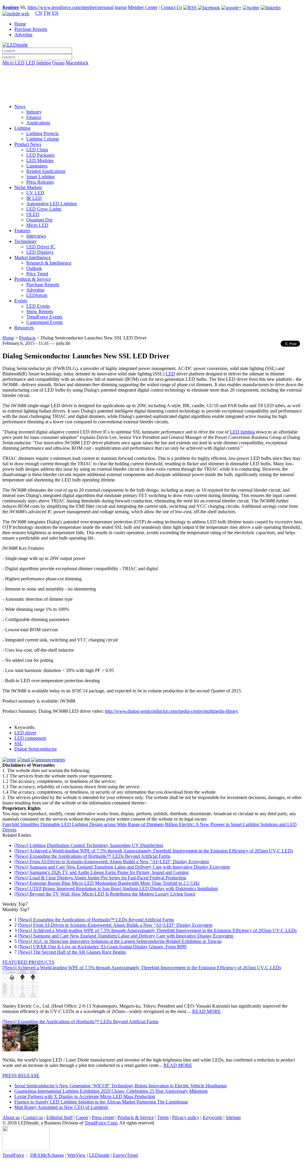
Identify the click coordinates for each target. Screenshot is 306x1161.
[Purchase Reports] (153, 70)
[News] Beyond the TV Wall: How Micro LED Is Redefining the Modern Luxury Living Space (104, 893)
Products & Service (32, 279)
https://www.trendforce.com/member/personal (70, 7)
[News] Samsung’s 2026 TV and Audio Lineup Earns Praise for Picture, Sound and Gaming (101, 872)
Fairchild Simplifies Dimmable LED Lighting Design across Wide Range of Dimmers (83, 824)
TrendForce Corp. (101, 1122)
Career (82, 1117)
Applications (38, 122)
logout (121, 7)
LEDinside (99, 1155)
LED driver (25, 732)
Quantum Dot (39, 219)
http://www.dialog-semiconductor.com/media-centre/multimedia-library (171, 711)
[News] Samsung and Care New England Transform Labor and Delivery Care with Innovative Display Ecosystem (122, 866)
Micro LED (13, 62)
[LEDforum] (153, 95)
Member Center (142, 7)
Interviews (36, 235)
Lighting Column (42, 138)
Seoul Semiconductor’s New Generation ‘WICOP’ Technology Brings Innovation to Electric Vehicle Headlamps (120, 1085)
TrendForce (13, 1155)
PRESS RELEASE (20, 1075)
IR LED (34, 198)
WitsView (76, 1155)
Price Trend (37, 273)
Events (20, 300)
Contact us (33, 1117)
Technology (25, 241)
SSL (18, 743)
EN (55, 13)
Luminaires (37, 165)
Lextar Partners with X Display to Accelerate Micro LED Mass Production (84, 1096)
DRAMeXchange (47, 1155)
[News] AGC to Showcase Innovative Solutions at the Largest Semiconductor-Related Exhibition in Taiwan (119, 941)
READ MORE (206, 1011)
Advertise (23, 34)
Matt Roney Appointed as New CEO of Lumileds (61, 1107)
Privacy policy (185, 1117)
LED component (30, 738)
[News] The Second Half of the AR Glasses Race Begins (72, 952)
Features (22, 230)
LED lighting (38, 62)
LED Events (38, 306)
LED (170, 373)
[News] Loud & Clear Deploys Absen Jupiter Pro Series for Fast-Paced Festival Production (100, 877)
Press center (103, 1117)
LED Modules (39, 160)
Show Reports (39, 311)
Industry (34, 111)
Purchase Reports (30, 29)
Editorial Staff (59, 1117)
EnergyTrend (125, 1155)
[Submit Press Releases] (153, 86)
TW (47, 13)
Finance (33, 117)
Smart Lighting (40, 176)
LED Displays (39, 252)
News (19, 106)
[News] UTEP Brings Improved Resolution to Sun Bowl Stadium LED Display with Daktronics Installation (116, 888)
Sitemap (233, 1117)
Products (27, 337)
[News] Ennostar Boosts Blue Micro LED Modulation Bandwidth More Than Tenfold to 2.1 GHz (107, 883)
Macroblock (77, 62)
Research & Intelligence (48, 262)
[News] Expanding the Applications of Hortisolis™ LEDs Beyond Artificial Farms (92, 856)
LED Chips (37, 149)
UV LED (35, 192)
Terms (163, 1117)
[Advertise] (153, 78)
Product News (27, 144)
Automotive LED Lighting (51, 203)
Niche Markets (28, 187)
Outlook (34, 268)
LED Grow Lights (43, 209)
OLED (32, 214)
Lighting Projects (42, 133)
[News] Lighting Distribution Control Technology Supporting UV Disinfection (88, 845)
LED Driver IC (40, 246)
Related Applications (45, 171)
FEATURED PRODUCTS (28, 962)
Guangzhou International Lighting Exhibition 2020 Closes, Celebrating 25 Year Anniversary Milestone (111, 1091)
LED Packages (40, 155)
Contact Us (171, 7)
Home (20, 23)
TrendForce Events (44, 316)
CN (38, 13)
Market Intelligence (32, 257)
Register (10, 7)
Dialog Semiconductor (35, 748)
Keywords (212, 1117)
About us (11, 1117)
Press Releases (40, 182)
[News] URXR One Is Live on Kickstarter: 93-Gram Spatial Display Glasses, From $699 (102, 946)
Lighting (22, 128)
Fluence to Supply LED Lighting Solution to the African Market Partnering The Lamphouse (101, 1101)
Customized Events (44, 322)
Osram (58, 62)
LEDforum (36, 295)
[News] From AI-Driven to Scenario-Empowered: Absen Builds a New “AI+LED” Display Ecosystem (111, 861)
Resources (24, 327)
